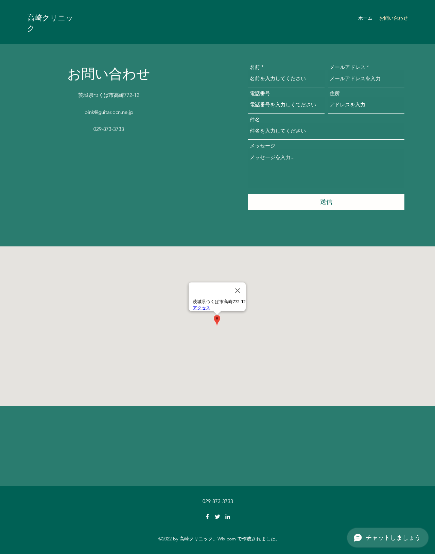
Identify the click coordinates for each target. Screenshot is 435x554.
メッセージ (262, 145)
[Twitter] (217, 516)
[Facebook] (207, 516)
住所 (335, 93)
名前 (255, 67)
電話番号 (260, 93)
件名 (255, 119)
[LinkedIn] (227, 516)
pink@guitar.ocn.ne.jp (109, 112)
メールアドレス (347, 67)
